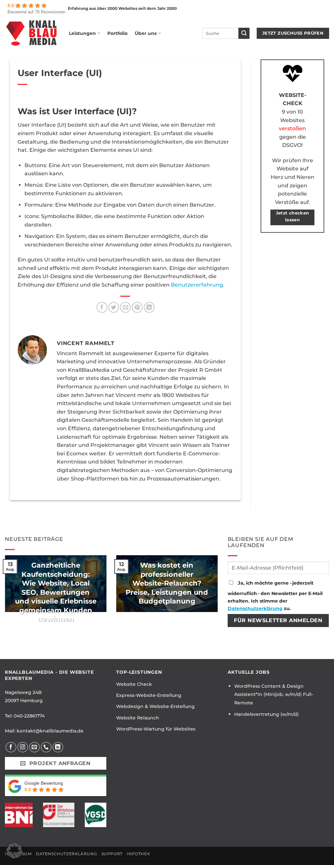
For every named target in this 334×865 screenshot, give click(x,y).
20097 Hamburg (24, 700)
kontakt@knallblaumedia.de (50, 730)
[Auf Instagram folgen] (22, 747)
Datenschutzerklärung (255, 608)
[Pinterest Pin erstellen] (137, 307)
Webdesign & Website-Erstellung (155, 706)
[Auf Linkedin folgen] (58, 747)
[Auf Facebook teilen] (102, 307)
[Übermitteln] (244, 33)
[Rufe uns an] (46, 747)
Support (112, 853)
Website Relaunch (137, 717)
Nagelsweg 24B (23, 692)
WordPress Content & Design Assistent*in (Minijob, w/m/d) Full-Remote (273, 694)
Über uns (146, 33)
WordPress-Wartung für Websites (155, 728)
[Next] (219, 588)
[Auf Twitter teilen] (113, 307)
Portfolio (117, 33)
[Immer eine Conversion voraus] (32, 33)
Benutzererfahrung (197, 285)
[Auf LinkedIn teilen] (149, 307)
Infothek (138, 853)
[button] (14, 850)
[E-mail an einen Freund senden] (125, 307)
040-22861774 (29, 715)
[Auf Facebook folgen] (11, 747)
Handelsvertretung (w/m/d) (266, 714)
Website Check (134, 684)
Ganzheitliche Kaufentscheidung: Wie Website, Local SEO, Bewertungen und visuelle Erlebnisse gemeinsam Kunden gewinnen (56, 592)
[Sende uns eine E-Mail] (34, 747)
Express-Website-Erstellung (148, 695)
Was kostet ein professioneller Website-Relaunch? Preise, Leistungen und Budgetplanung (167, 583)
